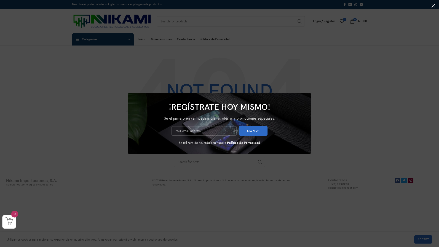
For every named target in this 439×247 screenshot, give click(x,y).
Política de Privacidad (243, 142)
